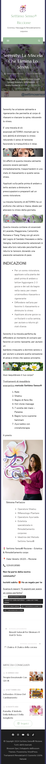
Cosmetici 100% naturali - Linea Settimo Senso (21, 601)
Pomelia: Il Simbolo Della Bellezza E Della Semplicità (13, 714)
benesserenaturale (17, 597)
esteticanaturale (11, 606)
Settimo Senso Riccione (15, 74)
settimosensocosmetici (31, 606)
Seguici (25, 723)
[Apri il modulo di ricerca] (39, 40)
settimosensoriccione (13, 610)
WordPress (32, 752)
